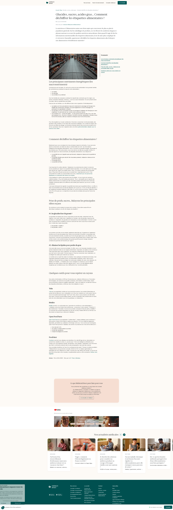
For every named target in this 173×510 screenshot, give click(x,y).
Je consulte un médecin (86, 397)
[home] (51, 2)
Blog (61, 10)
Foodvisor (51, 340)
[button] (87, 3)
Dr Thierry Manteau (75, 358)
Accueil (57, 10)
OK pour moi (23, 503)
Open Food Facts (53, 319)
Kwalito (51, 305)
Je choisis (8, 503)
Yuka (50, 291)
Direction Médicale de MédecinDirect (72, 24)
